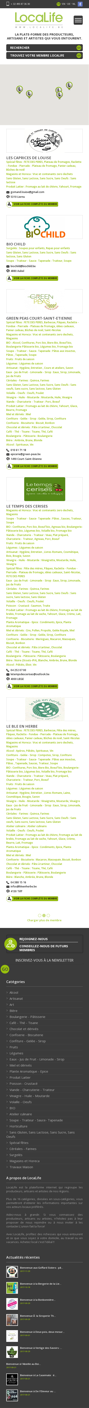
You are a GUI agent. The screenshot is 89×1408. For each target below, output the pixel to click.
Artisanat (16, 998)
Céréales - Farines (23, 1149)
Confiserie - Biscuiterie (26, 1035)
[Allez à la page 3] (48, 915)
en (63, 3)
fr (58, 3)
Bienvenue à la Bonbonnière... (38, 1299)
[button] (29, 94)
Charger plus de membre (44, 920)
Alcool (14, 992)
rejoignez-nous (33, 939)
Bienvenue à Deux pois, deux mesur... (42, 1331)
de (68, 3)
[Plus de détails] (44, 141)
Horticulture (18, 1126)
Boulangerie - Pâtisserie (27, 1016)
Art (12, 1004)
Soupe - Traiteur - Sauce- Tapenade (36, 1120)
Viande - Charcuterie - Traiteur (32, 1090)
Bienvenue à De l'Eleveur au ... (38, 1391)
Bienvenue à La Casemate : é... (38, 1375)
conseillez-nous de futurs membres (43, 948)
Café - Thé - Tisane (24, 1023)
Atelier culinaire (21, 1114)
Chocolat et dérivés (24, 1029)
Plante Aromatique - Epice (29, 1071)
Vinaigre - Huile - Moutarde (30, 1096)
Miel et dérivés (21, 1065)
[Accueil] (39, 21)
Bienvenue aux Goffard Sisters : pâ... (41, 1267)
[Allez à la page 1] (39, 915)
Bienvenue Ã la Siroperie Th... (38, 1315)
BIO (12, 1108)
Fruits (14, 1047)
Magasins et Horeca (25, 1161)
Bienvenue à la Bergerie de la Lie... (40, 1283)
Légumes (16, 1053)
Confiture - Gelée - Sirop (28, 1041)
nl (74, 3)
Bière (13, 1010)
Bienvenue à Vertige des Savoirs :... (41, 1347)
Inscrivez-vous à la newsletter (44, 960)
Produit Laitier (20, 1077)
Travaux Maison (21, 1167)
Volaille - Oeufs (21, 1102)
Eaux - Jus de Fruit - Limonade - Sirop (37, 1059)
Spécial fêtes (19, 1142)
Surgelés (16, 1155)
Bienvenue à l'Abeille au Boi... (23, 1364)
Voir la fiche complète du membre (35, 204)
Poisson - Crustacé (24, 1083)
